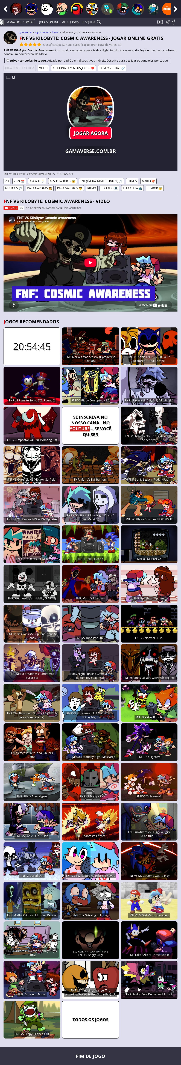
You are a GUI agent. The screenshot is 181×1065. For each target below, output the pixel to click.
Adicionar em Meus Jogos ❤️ (73, 68)
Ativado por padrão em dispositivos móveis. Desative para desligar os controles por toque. (89, 61)
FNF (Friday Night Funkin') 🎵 (101, 181)
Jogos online (49, 22)
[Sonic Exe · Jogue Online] (31, 9)
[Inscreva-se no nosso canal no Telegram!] (168, 24)
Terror (55, 32)
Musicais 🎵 (13, 188)
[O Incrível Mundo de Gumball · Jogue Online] (107, 9)
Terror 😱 (154, 188)
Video (43, 68)
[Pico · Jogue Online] (62, 9)
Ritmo (91, 188)
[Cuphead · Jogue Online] (92, 9)
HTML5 (132, 181)
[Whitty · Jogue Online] (138, 9)
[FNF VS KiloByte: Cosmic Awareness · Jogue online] (90, 109)
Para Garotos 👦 (69, 188)
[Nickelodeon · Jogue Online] (168, 9)
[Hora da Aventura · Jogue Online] (153, 9)
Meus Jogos (70, 22)
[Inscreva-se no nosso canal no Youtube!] (160, 24)
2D (7, 181)
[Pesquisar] (98, 22)
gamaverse (25, 32)
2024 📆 (19, 181)
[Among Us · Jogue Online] (77, 9)
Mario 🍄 (148, 181)
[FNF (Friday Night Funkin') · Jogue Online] (16, 9)
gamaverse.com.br (19, 22)
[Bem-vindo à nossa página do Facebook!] (174, 24)
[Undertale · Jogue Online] (46, 9)
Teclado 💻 (109, 188)
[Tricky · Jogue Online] (122, 9)
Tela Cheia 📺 (132, 188)
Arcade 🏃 (37, 181)
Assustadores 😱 (62, 181)
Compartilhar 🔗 (112, 68)
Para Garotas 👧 (39, 188)
